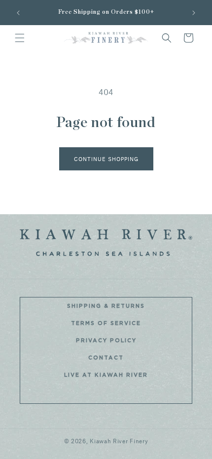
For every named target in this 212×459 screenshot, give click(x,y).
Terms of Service (106, 323)
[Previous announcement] (18, 13)
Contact (106, 358)
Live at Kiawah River (106, 375)
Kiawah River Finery (119, 440)
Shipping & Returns (106, 306)
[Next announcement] (194, 13)
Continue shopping (106, 159)
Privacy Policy (106, 340)
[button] (20, 38)
